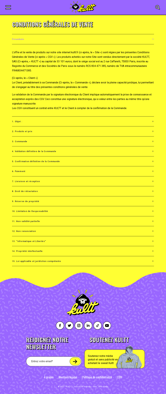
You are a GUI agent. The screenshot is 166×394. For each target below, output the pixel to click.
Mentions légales (68, 377)
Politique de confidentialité (97, 377)
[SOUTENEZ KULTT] (122, 352)
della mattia (103, 387)
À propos (48, 377)
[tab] (83, 39)
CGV (119, 377)
